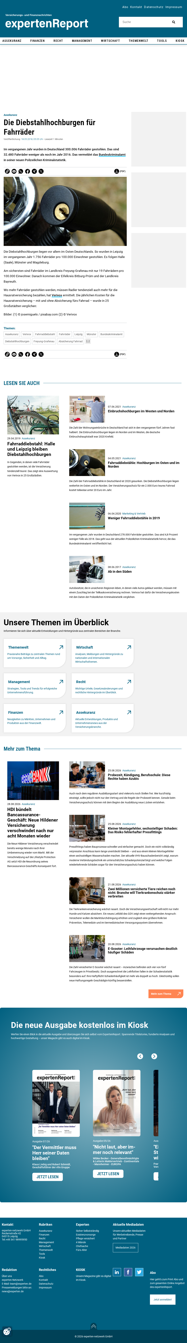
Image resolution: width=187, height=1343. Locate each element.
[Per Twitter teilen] (41, 171)
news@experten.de (13, 1291)
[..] (88, 341)
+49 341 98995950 (16, 1239)
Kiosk (82, 1279)
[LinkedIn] (117, 1272)
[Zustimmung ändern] (7, 1331)
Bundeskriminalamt (112, 154)
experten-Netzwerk (12, 1279)
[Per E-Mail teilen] (7, 171)
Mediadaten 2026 (126, 1247)
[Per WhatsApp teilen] (21, 171)
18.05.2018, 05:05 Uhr (32, 139)
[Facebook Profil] (128, 1272)
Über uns (7, 1276)
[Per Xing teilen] (34, 171)
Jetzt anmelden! (163, 1299)
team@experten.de (20, 1283)
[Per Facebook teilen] (27, 171)
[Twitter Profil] (139, 1272)
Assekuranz (10, 114)
